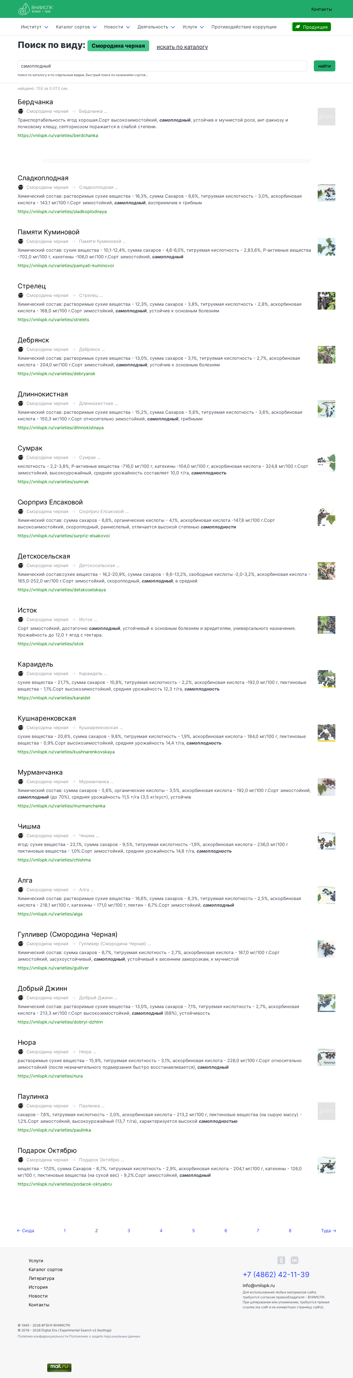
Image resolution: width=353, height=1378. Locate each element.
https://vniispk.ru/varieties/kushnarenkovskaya (66, 751)
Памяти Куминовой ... (102, 241)
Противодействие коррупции (244, 26)
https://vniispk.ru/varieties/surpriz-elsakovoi (64, 535)
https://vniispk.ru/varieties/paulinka (54, 1130)
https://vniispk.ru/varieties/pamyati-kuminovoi (66, 265)
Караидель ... (93, 673)
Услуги (190, 26)
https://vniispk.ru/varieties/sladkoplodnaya (62, 211)
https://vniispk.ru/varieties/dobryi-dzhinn (60, 1022)
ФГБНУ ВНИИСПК (55, 1325)
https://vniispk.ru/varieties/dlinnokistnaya (61, 427)
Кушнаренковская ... (101, 727)
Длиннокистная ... (98, 403)
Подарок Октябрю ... (101, 1159)
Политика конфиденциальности (43, 1336)
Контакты (321, 9)
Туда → (328, 1230)
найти (324, 66)
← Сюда (25, 1230)
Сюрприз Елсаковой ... (104, 511)
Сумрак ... (90, 457)
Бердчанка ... (93, 111)
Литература (41, 1278)
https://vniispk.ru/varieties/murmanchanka (61, 805)
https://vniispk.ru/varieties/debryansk (56, 373)
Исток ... (88, 619)
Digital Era (49, 1330)
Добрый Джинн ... (98, 997)
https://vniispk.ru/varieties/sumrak (53, 481)
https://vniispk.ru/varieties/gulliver (53, 968)
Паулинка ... (92, 1105)
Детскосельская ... (99, 565)
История (38, 1287)
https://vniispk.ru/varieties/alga (50, 914)
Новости (113, 26)
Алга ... (86, 889)
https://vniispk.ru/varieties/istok (51, 643)
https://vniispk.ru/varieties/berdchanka (58, 135)
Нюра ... (87, 1051)
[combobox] (162, 65)
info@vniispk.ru (259, 1285)
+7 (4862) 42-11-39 (276, 1274)
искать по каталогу (182, 47)
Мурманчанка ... (96, 781)
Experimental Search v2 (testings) (85, 1330)
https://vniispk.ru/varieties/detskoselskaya (62, 589)
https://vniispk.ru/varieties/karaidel (54, 697)
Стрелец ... (91, 295)
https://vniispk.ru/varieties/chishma (54, 860)
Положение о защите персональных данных (104, 1336)
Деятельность (153, 26)
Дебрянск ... (92, 349)
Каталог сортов (46, 1269)
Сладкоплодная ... (98, 187)
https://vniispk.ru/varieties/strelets (53, 319)
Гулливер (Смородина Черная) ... (115, 943)
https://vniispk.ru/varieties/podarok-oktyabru (65, 1184)
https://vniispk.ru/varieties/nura (50, 1076)
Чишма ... (89, 835)
